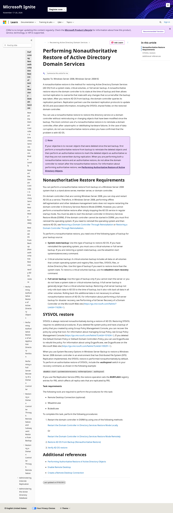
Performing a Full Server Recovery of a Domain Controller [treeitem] (28, 375)
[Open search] (160, 22)
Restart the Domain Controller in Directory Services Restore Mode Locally (83, 425)
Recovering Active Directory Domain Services (69, 42)
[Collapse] (31, 40)
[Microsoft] (4, 22)
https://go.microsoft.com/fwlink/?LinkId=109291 (85, 346)
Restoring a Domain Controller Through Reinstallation (87, 224)
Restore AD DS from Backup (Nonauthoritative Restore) (74, 442)
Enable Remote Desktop (59, 467)
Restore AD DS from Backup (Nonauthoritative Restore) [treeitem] (29, 246)
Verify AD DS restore (57, 447)
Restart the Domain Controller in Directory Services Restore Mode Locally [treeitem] (29, 139)
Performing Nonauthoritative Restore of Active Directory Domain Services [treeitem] (29, 80)
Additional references (151, 56)
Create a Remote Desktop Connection (66, 472)
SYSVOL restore (148, 53)
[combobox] (17, 45)
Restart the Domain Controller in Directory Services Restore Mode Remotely (84, 436)
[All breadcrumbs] (45, 42)
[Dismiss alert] (168, 5)
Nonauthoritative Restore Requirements (153, 48)
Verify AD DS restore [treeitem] (29, 275)
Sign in (167, 22)
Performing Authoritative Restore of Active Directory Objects (77, 461)
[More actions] (128, 42)
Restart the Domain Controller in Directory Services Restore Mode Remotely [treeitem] (29, 196)
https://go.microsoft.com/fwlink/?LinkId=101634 (88, 335)
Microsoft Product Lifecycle (78, 30)
